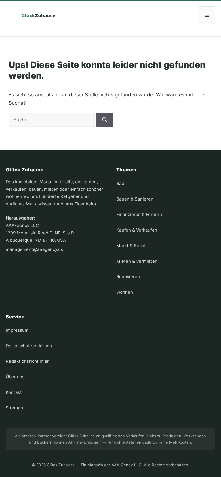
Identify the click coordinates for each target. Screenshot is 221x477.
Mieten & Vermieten (136, 261)
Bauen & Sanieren (134, 199)
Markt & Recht (131, 245)
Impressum (17, 330)
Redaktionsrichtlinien (28, 361)
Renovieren (128, 276)
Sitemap (14, 408)
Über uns (15, 376)
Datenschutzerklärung (29, 345)
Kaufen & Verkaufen (136, 230)
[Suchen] (104, 120)
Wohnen (124, 292)
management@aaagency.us (34, 249)
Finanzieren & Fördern (139, 214)
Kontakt (14, 392)
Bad (120, 183)
